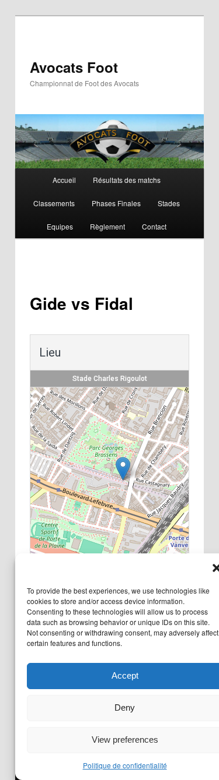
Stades (169, 203)
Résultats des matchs (127, 180)
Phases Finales (116, 203)
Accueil (64, 180)
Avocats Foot (74, 67)
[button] (123, 469)
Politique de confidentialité (125, 765)
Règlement (107, 226)
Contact (154, 226)
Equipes (60, 226)
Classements (54, 203)
